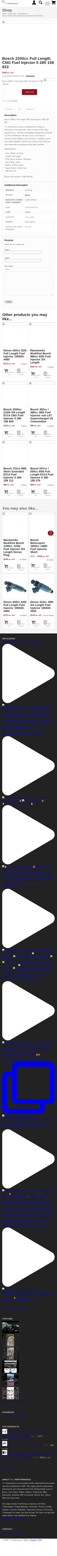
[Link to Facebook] (4, 1543)
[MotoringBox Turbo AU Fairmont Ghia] (10, 1333)
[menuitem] (34, 5)
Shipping (33, 1540)
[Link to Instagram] (4, 1546)
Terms (26, 1540)
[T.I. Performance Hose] (10, 1346)
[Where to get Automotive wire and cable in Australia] (10, 1399)
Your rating (9, 266)
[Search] (40, 5)
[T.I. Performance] (23, 3)
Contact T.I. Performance (12, 1533)
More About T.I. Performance (13, 1518)
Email (7, 258)
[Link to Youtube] (4, 1549)
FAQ (40, 1540)
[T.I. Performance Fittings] (10, 1359)
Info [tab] (19, 109)
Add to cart (29, 92)
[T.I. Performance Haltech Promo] (10, 1372)
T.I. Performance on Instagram (14, 1308)
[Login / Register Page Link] (34, 5)
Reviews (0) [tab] (30, 109)
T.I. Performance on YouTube (14, 1402)
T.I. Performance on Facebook (14, 1416)
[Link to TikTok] (4, 1552)
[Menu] (47, 5)
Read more (37, 625)
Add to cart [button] (10, 373)
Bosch (27, 195)
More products (8, 1469)
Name (7, 250)
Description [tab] (9, 109)
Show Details (22, 373)
